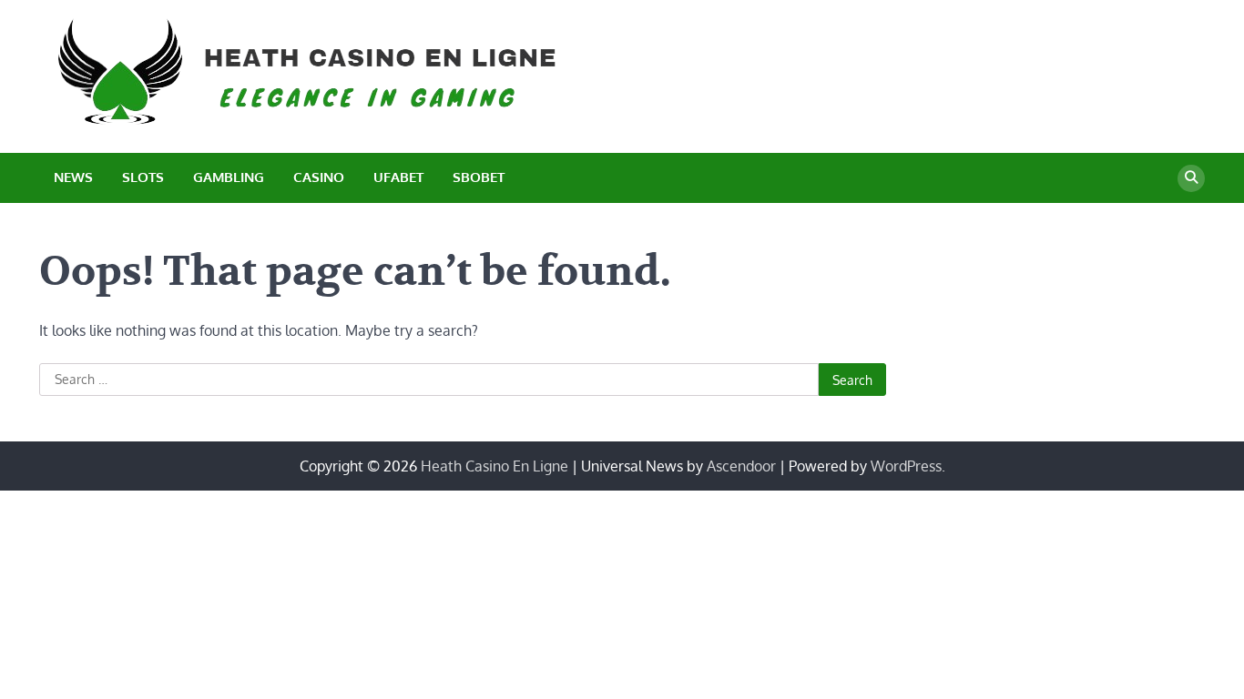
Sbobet (479, 177)
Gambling (228, 177)
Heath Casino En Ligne (494, 466)
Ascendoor (741, 466)
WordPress (906, 466)
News (73, 177)
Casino (318, 177)
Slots (143, 177)
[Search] (1191, 178)
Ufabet (398, 177)
